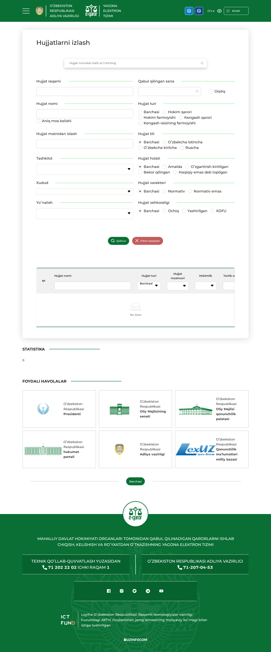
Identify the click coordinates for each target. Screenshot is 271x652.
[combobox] (82, 169)
